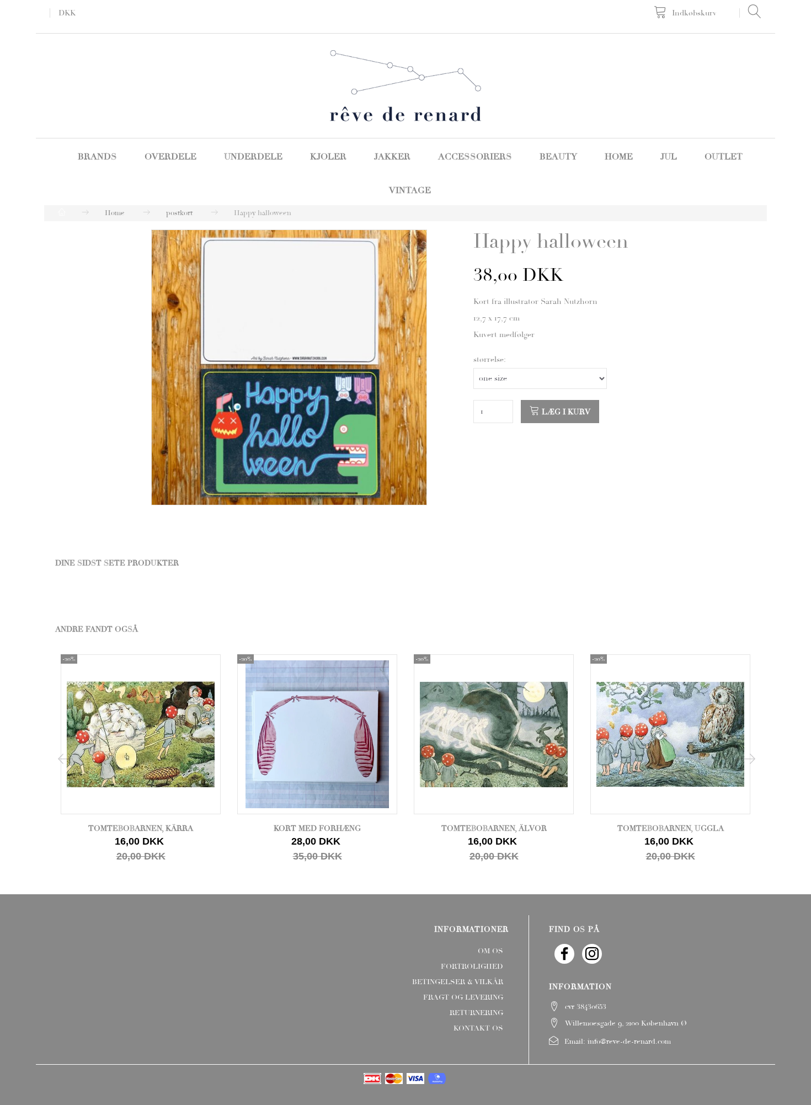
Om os (490, 951)
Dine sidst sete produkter (117, 563)
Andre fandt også (96, 629)
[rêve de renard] (406, 84)
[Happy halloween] (289, 367)
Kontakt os (478, 1028)
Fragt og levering (463, 997)
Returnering (476, 1012)
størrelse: (489, 359)
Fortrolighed (472, 966)
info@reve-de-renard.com (629, 1041)
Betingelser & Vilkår (457, 982)
